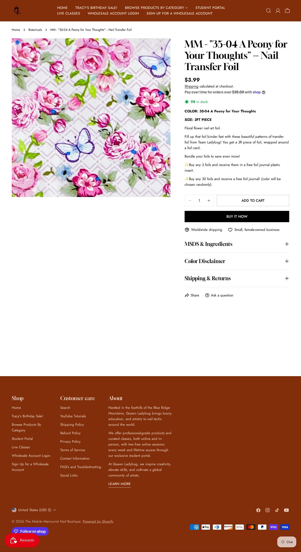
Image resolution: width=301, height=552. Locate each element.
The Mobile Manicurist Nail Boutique (52, 521)
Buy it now (236, 216)
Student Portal (22, 438)
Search (65, 407)
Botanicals (35, 30)
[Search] (268, 10)
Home (16, 30)
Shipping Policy (72, 424)
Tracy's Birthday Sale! (27, 416)
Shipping (191, 86)
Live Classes (21, 447)
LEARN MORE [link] (119, 483)
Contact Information (75, 458)
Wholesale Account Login (31, 455)
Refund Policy (70, 433)
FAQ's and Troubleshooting (80, 466)
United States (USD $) (34, 510)
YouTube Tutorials (73, 416)
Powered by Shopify (98, 521)
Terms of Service (72, 450)
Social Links (69, 475)
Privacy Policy (70, 441)
